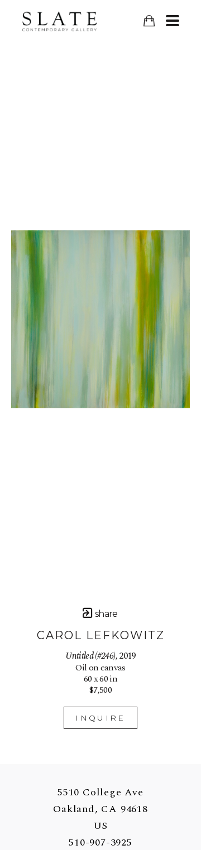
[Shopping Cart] (148, 21)
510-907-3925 (100, 843)
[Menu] (172, 20)
